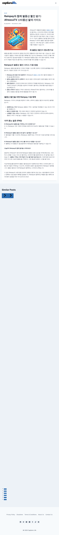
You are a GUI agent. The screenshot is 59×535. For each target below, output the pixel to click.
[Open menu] (55, 3)
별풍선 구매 (36, 75)
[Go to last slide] (5, 195)
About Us (41, 514)
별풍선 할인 (50, 30)
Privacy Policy (11, 514)
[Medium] (29, 522)
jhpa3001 (8, 23)
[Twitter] (23, 522)
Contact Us (49, 514)
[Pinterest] (38, 522)
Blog (5, 13)
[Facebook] (20, 522)
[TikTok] (35, 522)
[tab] (5, 489)
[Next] (11, 195)
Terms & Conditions (31, 514)
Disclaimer (20, 514)
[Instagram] (26, 522)
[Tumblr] (32, 522)
